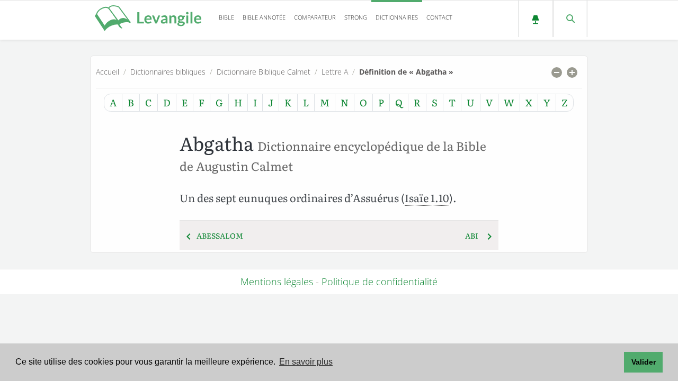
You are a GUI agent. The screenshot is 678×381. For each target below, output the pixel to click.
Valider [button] (643, 362)
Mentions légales (276, 281)
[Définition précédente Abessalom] (188, 235)
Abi (471, 235)
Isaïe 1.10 (427, 197)
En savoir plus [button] (306, 361)
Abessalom (220, 235)
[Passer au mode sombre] (535, 19)
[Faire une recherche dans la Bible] (569, 19)
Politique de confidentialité (380, 281)
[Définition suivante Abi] (489, 235)
